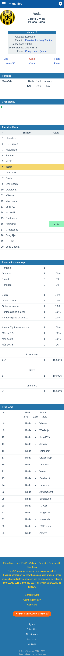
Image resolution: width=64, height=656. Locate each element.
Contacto (32, 644)
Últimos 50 (9, 63)
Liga (6, 59)
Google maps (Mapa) (36, 51)
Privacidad (32, 629)
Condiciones (32, 634)
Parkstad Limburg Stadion (39, 40)
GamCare (32, 605)
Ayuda (32, 624)
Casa (32, 63)
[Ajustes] (60, 3)
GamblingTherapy (32, 600)
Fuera (57, 59)
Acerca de (32, 639)
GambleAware (32, 595)
